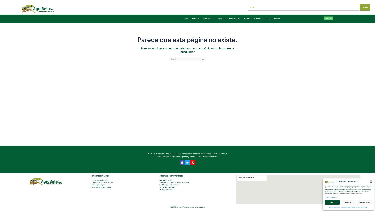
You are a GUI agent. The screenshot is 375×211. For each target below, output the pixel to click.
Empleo (277, 19)
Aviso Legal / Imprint (361, 207)
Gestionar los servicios (332, 197)
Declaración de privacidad (348, 207)
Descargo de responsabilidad (101, 187)
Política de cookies (334, 207)
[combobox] (303, 7)
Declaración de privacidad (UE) (102, 182)
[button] (371, 182)
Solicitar (257, 19)
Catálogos (221, 19)
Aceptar (332, 202)
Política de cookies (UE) (100, 180)
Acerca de (196, 19)
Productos (207, 19)
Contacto (247, 19)
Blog (268, 19)
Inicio (186, 19)
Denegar (348, 202)
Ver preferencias (364, 202)
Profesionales (234, 19)
